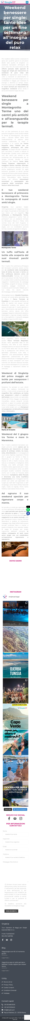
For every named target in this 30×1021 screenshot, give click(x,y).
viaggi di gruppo (11, 529)
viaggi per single (8, 71)
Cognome (6, 839)
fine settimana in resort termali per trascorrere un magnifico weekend (15, 87)
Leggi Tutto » (5, 957)
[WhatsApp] (28, 510)
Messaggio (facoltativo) (10, 862)
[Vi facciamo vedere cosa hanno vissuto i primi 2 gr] (15, 639)
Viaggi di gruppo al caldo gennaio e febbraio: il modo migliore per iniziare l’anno (14, 964)
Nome (5, 831)
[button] (27, 2)
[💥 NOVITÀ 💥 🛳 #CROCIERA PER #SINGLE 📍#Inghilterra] (15, 794)
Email (4, 846)
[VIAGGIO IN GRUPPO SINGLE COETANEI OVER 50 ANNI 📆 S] (15, 665)
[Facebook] (28, 513)
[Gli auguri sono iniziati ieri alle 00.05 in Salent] (15, 691)
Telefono (6, 854)
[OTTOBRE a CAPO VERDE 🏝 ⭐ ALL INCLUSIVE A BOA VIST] (15, 716)
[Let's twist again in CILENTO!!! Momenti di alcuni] (15, 613)
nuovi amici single (17, 79)
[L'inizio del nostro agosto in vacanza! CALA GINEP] (15, 768)
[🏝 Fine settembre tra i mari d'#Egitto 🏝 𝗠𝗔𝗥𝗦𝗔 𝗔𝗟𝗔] (15, 742)
